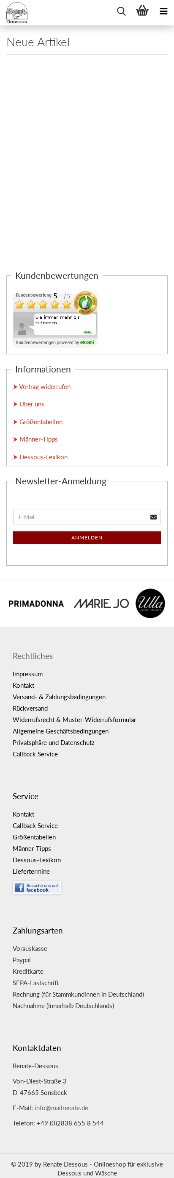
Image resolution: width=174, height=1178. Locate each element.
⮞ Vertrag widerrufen (42, 386)
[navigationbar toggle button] (163, 10)
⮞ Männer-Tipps (35, 439)
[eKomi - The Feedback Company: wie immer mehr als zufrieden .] (55, 318)
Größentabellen (34, 837)
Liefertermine (31, 871)
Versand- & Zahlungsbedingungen (59, 696)
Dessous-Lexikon (37, 860)
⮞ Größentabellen (38, 421)
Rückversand (30, 708)
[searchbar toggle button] (121, 10)
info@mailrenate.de (61, 1107)
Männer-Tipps (32, 848)
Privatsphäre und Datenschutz (54, 742)
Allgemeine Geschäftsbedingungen (61, 731)
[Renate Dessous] (16, 12)
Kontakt (23, 685)
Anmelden (87, 537)
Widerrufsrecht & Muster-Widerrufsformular (74, 719)
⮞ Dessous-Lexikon (40, 457)
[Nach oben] (150, 1165)
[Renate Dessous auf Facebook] (90, 885)
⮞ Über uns (28, 404)
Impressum (28, 674)
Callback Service (35, 754)
